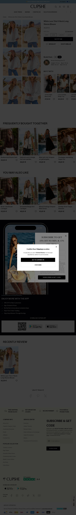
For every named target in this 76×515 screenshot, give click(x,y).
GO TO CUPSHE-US (38, 260)
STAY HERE (38, 265)
